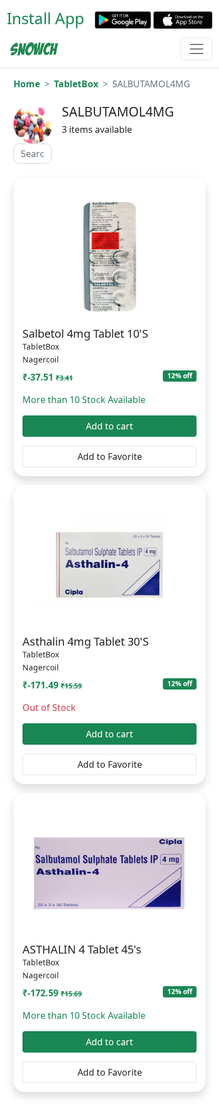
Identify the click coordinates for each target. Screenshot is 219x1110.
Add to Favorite (109, 456)
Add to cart (109, 426)
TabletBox (76, 84)
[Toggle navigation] (196, 49)
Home (26, 84)
